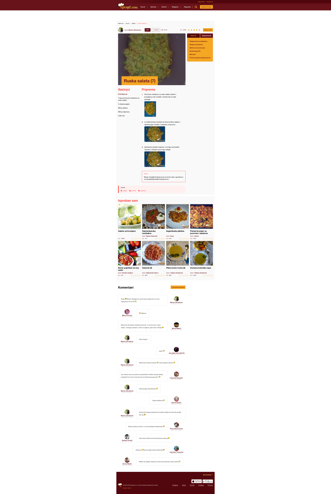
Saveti (163, 7)
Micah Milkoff (176, 328)
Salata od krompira (129, 221)
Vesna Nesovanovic (176, 428)
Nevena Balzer (176, 402)
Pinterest (210, 485)
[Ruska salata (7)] (162, 109)
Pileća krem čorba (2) (177, 258)
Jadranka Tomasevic (176, 452)
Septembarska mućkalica (153, 221)
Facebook (175, 485)
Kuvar (143, 7)
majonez (143, 190)
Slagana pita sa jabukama (198, 41)
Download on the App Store (196, 481)
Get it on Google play (208, 481)
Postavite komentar (178, 287)
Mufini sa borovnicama (197, 48)
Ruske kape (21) (195, 51)
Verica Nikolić (127, 464)
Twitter (184, 485)
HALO (129, 488)
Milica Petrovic (127, 315)
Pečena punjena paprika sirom (200, 57)
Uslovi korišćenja (142, 485)
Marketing (150, 485)
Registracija (201, 1)
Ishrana (153, 7)
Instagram (201, 485)
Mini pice (193, 54)
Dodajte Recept (206, 7)
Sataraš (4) (153, 258)
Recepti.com (128, 6)
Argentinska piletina (177, 221)
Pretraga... (196, 7)
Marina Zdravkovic (135, 30)
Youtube (192, 485)
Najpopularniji (206, 35)
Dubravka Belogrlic (176, 378)
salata (125, 190)
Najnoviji (193, 35)
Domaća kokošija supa (201, 258)
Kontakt (156, 485)
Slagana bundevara (196, 44)
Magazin (175, 7)
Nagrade (187, 7)
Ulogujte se (209, 1)
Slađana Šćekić (127, 440)
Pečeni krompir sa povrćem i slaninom (201, 221)
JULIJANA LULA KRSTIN (176, 353)
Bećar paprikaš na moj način (129, 258)
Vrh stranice (207, 474)
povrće (134, 190)
